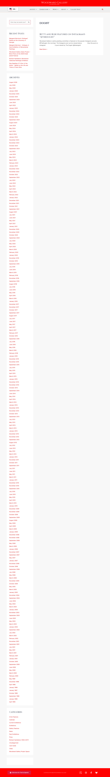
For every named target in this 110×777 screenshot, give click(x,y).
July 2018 (12, 287)
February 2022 (13, 194)
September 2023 (14, 148)
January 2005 (13, 592)
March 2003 (13, 624)
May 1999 (12, 679)
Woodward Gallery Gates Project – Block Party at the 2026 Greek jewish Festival (19, 54)
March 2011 (12, 477)
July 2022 (12, 180)
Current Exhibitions (15, 722)
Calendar (12, 720)
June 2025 (12, 102)
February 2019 (13, 275)
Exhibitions (43, 9)
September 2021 (14, 209)
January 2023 (13, 166)
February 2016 (13, 353)
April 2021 (12, 223)
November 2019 (14, 258)
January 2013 (13, 431)
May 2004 (12, 604)
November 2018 (14, 278)
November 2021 (14, 203)
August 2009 (13, 520)
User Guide (12, 746)
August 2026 (13, 82)
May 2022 (12, 186)
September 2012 (14, 439)
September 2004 (14, 598)
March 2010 (12, 503)
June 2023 (12, 154)
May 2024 (12, 128)
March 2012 (12, 454)
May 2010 (12, 497)
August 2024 (13, 122)
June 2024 (12, 125)
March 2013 (12, 428)
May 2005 (12, 586)
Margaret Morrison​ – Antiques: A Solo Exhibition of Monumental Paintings (19, 47)
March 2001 (12, 653)
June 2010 (12, 494)
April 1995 (12, 702)
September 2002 (14, 630)
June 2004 (12, 601)
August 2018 (13, 284)
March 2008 (13, 546)
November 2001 (14, 641)
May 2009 (12, 523)
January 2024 (13, 137)
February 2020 (13, 252)
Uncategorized (13, 743)
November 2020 (14, 232)
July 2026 (12, 85)
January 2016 (13, 356)
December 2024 (14, 111)
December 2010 (14, 483)
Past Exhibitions (14, 734)
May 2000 (12, 670)
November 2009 (14, 511)
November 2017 (14, 307)
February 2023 (13, 163)
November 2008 (14, 537)
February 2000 (13, 676)
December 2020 (14, 229)
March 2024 (13, 134)
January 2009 (13, 532)
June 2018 (12, 290)
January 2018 (13, 301)
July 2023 (12, 151)
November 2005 (14, 581)
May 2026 (12, 88)
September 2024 (14, 120)
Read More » (43, 49)
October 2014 (13, 388)
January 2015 (13, 379)
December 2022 (14, 169)
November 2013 (14, 411)
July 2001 (12, 647)
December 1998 (14, 681)
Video (11, 748)
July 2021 (12, 215)
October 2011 (13, 462)
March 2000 (13, 673)
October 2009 (13, 514)
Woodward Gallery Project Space (19, 751)
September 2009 (14, 517)
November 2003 (14, 612)
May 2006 (12, 575)
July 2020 (12, 241)
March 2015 (12, 376)
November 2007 (14, 552)
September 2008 (14, 540)
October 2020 (13, 235)
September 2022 (14, 177)
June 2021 (12, 218)
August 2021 (13, 212)
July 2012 (12, 445)
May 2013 (12, 422)
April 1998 (12, 684)
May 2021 (12, 220)
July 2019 (12, 267)
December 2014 (14, 382)
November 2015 (14, 362)
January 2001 (13, 658)
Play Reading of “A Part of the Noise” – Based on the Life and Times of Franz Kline (18, 65)
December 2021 (14, 200)
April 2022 (12, 189)
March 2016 (12, 350)
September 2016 (14, 339)
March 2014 (12, 402)
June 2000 (12, 667)
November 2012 (14, 437)
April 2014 (12, 399)
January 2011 (13, 480)
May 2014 (12, 396)
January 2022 (13, 197)
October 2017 (13, 310)
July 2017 (12, 318)
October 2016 (13, 336)
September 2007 (14, 555)
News (55, 9)
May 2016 (12, 347)
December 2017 (14, 304)
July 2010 (12, 491)
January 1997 (13, 690)
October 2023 (13, 145)
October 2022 (13, 174)
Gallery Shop (75, 9)
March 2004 (13, 607)
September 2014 (14, 390)
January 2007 (13, 560)
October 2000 (13, 661)
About (63, 9)
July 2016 (12, 341)
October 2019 (13, 261)
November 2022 (14, 171)
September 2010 (14, 488)
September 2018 (14, 281)
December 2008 (14, 535)
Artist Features (13, 717)
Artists (32, 9)
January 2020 (13, 255)
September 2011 (14, 465)
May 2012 (12, 451)
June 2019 (12, 269)
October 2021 (13, 206)
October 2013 (13, 413)
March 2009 (13, 529)
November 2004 (14, 595)
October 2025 (13, 96)
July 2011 (12, 468)
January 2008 (13, 549)
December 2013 (14, 408)
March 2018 (12, 298)
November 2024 (14, 114)
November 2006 (14, 563)
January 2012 (13, 457)
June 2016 (12, 344)
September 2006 (14, 569)
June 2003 (12, 618)
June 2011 (12, 471)
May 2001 (12, 650)
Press (11, 737)
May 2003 (12, 621)
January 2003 (13, 627)
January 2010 (13, 506)
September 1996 (14, 696)
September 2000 (14, 664)
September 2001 (14, 644)
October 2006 (13, 566)
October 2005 (13, 583)
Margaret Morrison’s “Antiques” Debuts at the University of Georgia (18, 40)
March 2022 (13, 192)
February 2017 (13, 333)
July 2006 (12, 572)
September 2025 (14, 99)
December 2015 (14, 359)
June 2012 (12, 448)
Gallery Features (14, 728)
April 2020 (12, 246)
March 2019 (12, 272)
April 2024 (12, 131)
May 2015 (12, 370)
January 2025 (13, 108)
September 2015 (14, 364)
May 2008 (12, 543)
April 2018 (12, 295)
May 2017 (12, 324)
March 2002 (13, 635)
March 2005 (13, 589)
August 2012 (13, 442)
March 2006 (13, 578)
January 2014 (13, 405)
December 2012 (14, 434)
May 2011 (12, 474)
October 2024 (13, 117)
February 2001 (13, 656)
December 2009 (14, 509)
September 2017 (14, 313)
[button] (36, 9)
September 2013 (14, 416)
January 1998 (13, 687)
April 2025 (12, 105)
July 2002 (12, 632)
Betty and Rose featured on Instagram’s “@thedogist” (62, 35)
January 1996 (13, 699)
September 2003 (14, 615)
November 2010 (14, 486)
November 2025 (14, 94)
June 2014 (12, 393)
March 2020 (13, 249)
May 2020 (12, 243)
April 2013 (12, 425)
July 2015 (12, 367)
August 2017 (13, 315)
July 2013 (12, 419)
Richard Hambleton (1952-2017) (19, 740)
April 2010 (12, 500)
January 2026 (13, 91)
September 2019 (14, 264)
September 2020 (14, 238)
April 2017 (12, 327)
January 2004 (13, 609)
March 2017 (12, 330)
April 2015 (12, 373)
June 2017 (12, 321)
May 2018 (12, 292)
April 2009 (12, 526)
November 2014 (14, 385)
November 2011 (14, 460)
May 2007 (12, 558)
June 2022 (12, 183)
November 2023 (14, 143)
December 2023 (14, 140)
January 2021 (13, 226)
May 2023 (12, 157)
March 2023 (13, 160)
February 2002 (13, 638)
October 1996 (13, 693)
